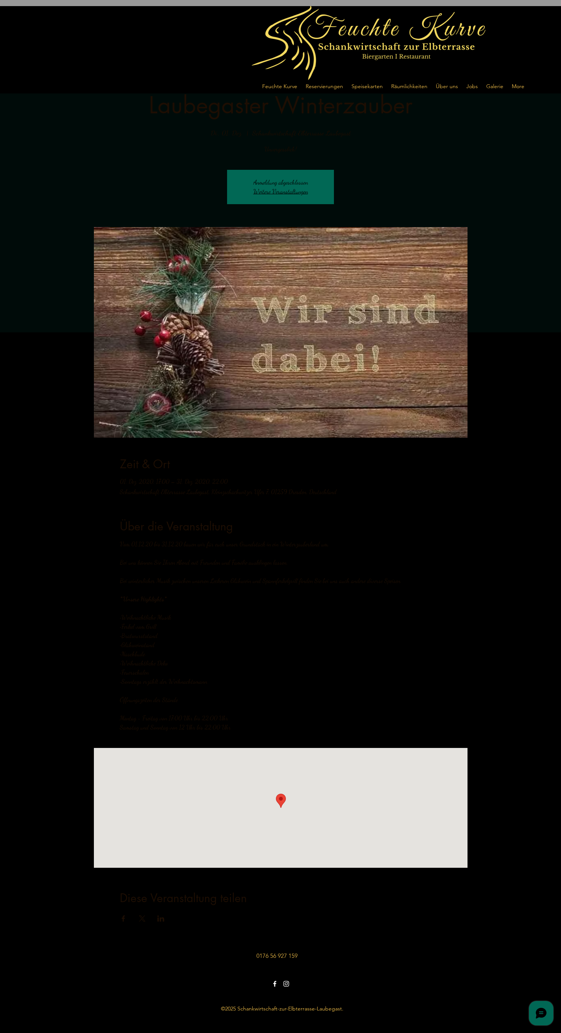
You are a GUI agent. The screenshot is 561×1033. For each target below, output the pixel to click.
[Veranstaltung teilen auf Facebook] (123, 918)
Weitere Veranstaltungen (280, 191)
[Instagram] (286, 984)
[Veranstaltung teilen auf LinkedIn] (160, 918)
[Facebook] (275, 984)
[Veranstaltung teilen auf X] (142, 918)
